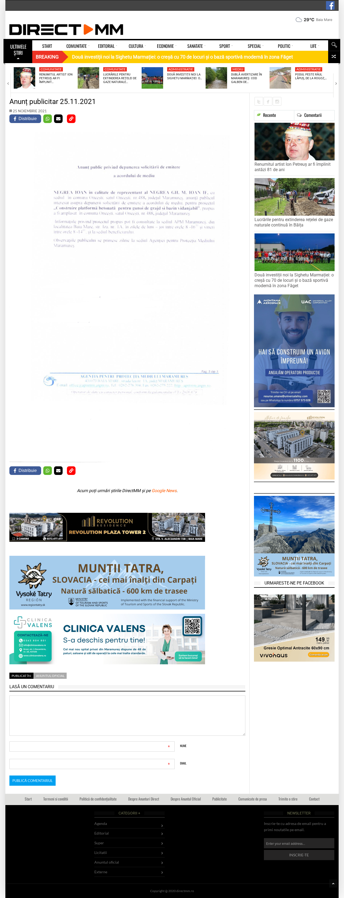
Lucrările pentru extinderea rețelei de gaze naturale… (120, 78)
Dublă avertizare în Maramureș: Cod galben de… (246, 78)
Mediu (237, 69)
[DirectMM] (66, 29)
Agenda (100, 823)
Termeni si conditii (55, 799)
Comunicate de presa (252, 799)
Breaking (47, 57)
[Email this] (58, 118)
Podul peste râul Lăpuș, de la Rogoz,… (311, 76)
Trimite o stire (288, 799)
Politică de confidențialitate (98, 799)
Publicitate (219, 799)
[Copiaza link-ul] (71, 118)
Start (28, 799)
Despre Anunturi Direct (143, 799)
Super (99, 843)
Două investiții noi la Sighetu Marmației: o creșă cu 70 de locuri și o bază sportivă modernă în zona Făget (294, 280)
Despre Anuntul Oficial (186, 799)
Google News (164, 490)
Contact (314, 799)
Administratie (181, 69)
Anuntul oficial (50, 676)
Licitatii (100, 852)
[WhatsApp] (47, 118)
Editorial (101, 833)
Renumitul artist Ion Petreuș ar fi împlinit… (56, 78)
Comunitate (51, 69)
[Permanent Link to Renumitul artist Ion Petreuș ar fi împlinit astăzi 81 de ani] (24, 78)
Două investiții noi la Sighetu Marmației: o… (184, 76)
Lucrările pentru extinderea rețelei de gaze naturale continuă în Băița (294, 222)
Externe (100, 872)
